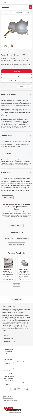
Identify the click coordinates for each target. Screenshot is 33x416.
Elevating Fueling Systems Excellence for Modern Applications (16, 362)
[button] (16, 94)
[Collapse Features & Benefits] (30, 94)
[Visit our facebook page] (23, 389)
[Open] (30, 7)
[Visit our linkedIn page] (10, 389)
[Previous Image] (4, 28)
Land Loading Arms (8, 378)
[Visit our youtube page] (18, 389)
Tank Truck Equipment (9, 365)
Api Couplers (7, 370)
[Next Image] (28, 28)
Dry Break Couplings (9, 368)
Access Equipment (8, 380)
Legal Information (8, 353)
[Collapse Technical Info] (30, 135)
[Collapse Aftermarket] (30, 172)
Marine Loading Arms (9, 376)
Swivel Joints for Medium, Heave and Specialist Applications (16, 383)
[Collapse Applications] (30, 153)
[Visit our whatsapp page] (27, 389)
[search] (30, 2)
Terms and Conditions (9, 356)
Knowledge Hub (8, 351)
